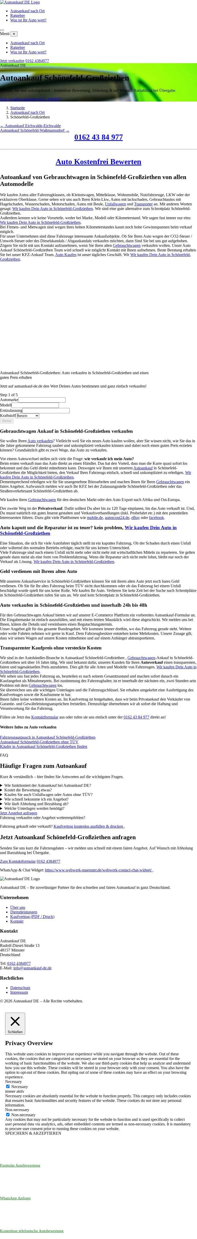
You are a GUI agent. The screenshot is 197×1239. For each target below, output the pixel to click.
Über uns (17, 907)
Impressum (19, 992)
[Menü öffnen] (2, 30)
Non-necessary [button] (17, 1110)
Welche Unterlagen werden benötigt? (34, 808)
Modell (6, 405)
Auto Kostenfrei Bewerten (98, 161)
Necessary (19, 1087)
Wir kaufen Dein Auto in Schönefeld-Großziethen (52, 208)
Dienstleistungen (23, 912)
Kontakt (16, 921)
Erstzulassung (11, 410)
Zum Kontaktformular (18, 861)
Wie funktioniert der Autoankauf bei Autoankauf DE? (47, 785)
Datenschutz (20, 988)
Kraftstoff (8, 415)
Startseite (17, 108)
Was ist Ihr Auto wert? (28, 20)
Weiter (7, 421)
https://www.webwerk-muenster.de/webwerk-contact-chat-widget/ (99, 870)
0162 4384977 (37, 61)
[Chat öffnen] (184, 1231)
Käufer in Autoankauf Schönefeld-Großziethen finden (43, 746)
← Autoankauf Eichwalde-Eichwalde (30, 126)
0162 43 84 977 (98, 137)
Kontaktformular (44, 717)
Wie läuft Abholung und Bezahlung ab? (36, 804)
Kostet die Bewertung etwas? (28, 790)
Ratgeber (17, 15)
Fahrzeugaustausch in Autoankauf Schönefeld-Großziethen (47, 737)
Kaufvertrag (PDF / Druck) (32, 916)
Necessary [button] (13, 1081)
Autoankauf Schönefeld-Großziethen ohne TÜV (39, 742)
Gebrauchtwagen (127, 245)
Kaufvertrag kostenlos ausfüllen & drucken (89, 826)
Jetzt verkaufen (12, 61)
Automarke (9, 399)
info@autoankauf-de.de (32, 968)
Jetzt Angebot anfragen (18, 99)
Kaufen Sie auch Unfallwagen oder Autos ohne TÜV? (48, 794)
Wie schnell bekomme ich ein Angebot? (36, 799)
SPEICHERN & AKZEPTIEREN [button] (33, 1133)
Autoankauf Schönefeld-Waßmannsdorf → (35, 130)
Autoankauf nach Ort (27, 11)
